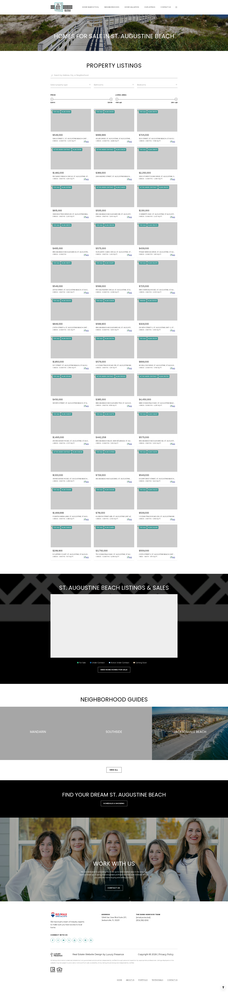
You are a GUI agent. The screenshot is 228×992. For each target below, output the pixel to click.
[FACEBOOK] (52, 940)
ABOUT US (130, 980)
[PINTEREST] (85, 940)
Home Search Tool (90, 7)
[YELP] (80, 940)
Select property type (59, 85)
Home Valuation (132, 7)
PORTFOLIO (143, 980)
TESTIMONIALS (157, 980)
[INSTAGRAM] (58, 940)
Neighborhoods (111, 7)
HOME (119, 980)
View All (114, 770)
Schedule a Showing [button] (114, 803)
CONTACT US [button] (114, 888)
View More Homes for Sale (114, 670)
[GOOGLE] (91, 940)
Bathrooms (98, 85)
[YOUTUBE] (63, 940)
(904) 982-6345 (142, 920)
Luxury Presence (115, 954)
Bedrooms (141, 85)
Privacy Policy (166, 954)
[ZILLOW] (74, 940)
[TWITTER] (69, 940)
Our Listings (149, 7)
